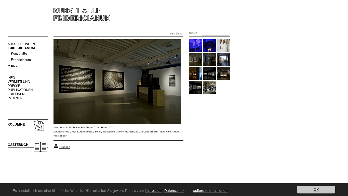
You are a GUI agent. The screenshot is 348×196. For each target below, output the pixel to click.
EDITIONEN (16, 94)
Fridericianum (21, 60)
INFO (11, 78)
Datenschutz (174, 190)
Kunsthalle (19, 53)
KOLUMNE (16, 124)
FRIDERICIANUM (21, 48)
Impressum (153, 190)
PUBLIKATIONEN (20, 90)
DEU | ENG (176, 33)
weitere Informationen (210, 190)
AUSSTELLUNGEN (21, 44)
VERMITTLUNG (19, 82)
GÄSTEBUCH (18, 145)
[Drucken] (56, 147)
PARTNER (15, 98)
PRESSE (14, 86)
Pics (14, 66)
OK (316, 189)
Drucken (64, 147)
